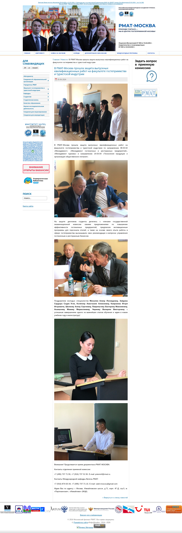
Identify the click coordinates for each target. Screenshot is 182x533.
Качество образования (32, 103)
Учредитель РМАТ (30, 85)
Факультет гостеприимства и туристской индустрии (34, 89)
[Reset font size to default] (35, 68)
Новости (64, 60)
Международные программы (127, 53)
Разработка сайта (81, 522)
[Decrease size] (29, 68)
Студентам (27, 97)
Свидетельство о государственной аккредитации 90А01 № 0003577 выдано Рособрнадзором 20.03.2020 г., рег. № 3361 (110, 2)
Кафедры (27, 93)
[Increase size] (25, 68)
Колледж (77, 53)
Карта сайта (28, 206)
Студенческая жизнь (31, 100)
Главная (27, 53)
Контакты (151, 53)
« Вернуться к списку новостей (115, 498)
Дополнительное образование (96, 53)
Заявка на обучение (58, 53)
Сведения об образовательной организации (35, 81)
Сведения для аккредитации (34, 115)
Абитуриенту (40, 53)
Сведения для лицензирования (35, 112)
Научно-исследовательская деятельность (34, 107)
